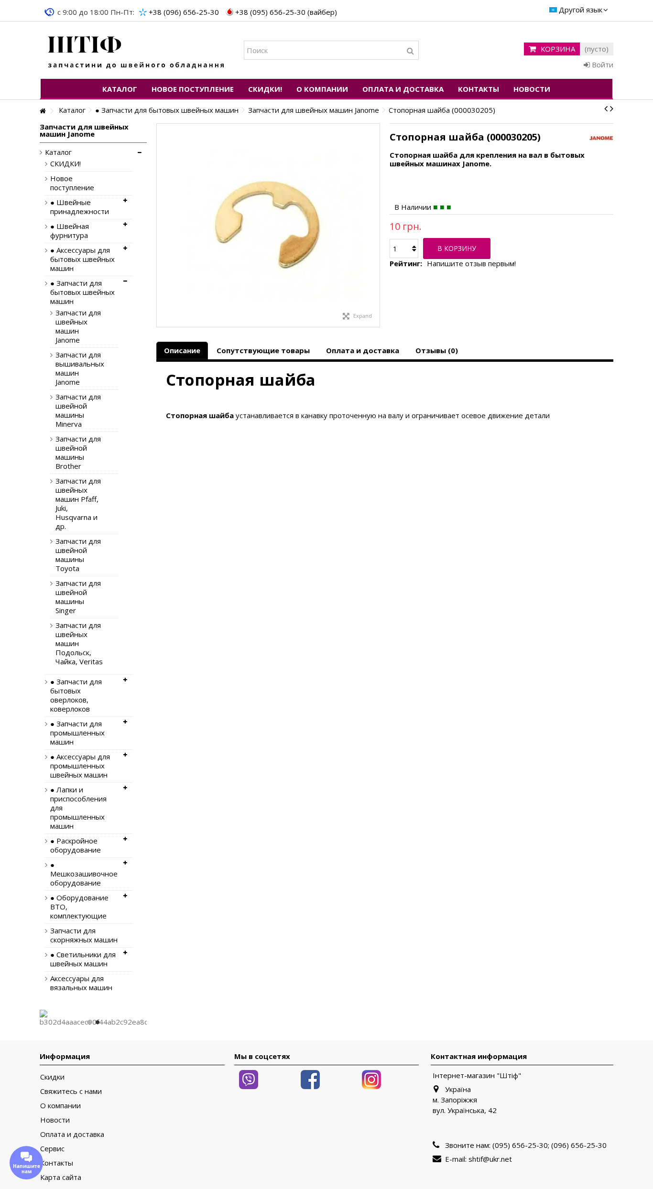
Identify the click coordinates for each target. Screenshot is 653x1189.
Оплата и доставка (362, 350)
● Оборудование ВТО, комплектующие (79, 906)
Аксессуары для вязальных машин (81, 983)
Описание (182, 350)
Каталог (58, 152)
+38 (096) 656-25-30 (184, 12)
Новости (55, 1119)
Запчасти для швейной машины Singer (78, 597)
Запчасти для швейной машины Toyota (78, 555)
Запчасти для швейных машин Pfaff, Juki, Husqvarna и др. (78, 503)
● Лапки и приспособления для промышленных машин (78, 808)
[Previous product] (606, 108)
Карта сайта (60, 1177)
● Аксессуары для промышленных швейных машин (80, 765)
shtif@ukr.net (490, 1159)
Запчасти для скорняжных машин (84, 935)
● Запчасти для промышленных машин (77, 732)
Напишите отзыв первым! (471, 263)
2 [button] (97, 1022)
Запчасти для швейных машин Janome (78, 326)
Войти (601, 64)
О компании (60, 1105)
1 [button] (89, 1022)
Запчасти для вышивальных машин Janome (79, 368)
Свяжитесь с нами (71, 1091)
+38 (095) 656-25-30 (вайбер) (286, 12)
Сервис (52, 1148)
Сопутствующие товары (263, 350)
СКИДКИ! (65, 163)
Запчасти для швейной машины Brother (78, 452)
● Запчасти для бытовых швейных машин (82, 292)
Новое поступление (72, 183)
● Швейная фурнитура (69, 231)
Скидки (52, 1076)
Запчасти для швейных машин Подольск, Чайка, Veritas (79, 643)
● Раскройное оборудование (75, 845)
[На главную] (42, 111)
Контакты (56, 1162)
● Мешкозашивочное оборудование (84, 873)
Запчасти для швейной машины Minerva (78, 410)
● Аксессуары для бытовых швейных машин (82, 259)
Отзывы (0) (436, 350)
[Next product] (611, 108)
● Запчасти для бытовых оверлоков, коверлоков (76, 695)
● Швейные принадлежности (79, 207)
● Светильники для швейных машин (83, 959)
